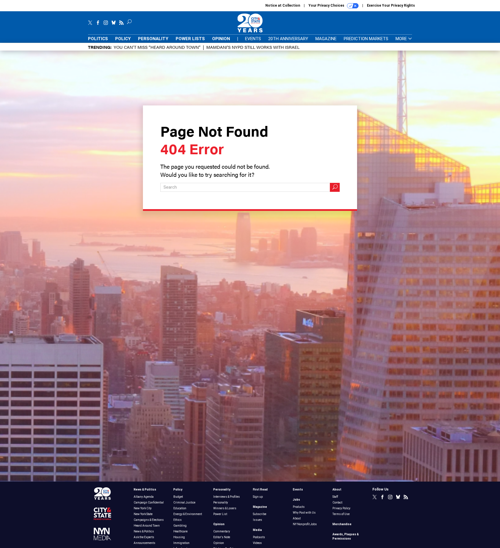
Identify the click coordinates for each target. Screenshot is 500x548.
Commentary (221, 531)
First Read (260, 489)
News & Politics (145, 489)
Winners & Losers (224, 508)
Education (179, 508)
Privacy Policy (341, 508)
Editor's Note (221, 537)
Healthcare (180, 531)
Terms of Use (341, 514)
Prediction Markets (366, 38)
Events (253, 38)
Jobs (296, 499)
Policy (123, 38)
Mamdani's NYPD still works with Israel (252, 47)
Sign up (258, 496)
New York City (143, 508)
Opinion (221, 38)
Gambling (180, 525)
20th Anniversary (288, 38)
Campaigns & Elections (149, 519)
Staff (335, 496)
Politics (98, 38)
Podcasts (259, 537)
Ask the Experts (144, 537)
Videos (257, 543)
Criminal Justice (184, 502)
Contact (337, 502)
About (297, 518)
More (402, 39)
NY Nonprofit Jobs (305, 524)
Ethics (177, 519)
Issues (257, 519)
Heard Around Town (147, 525)
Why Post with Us (304, 512)
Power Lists (190, 38)
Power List (220, 514)
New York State (143, 514)
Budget (178, 496)
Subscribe (259, 514)
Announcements (144, 543)
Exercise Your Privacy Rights (391, 5)
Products (299, 506)
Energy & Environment (187, 514)
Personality (153, 38)
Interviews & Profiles (226, 496)
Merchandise (342, 524)
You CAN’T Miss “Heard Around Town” (157, 47)
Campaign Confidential (149, 502)
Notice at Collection (282, 5)
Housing (179, 537)
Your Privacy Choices (326, 5)
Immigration (181, 543)
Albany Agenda (144, 496)
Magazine (326, 38)
